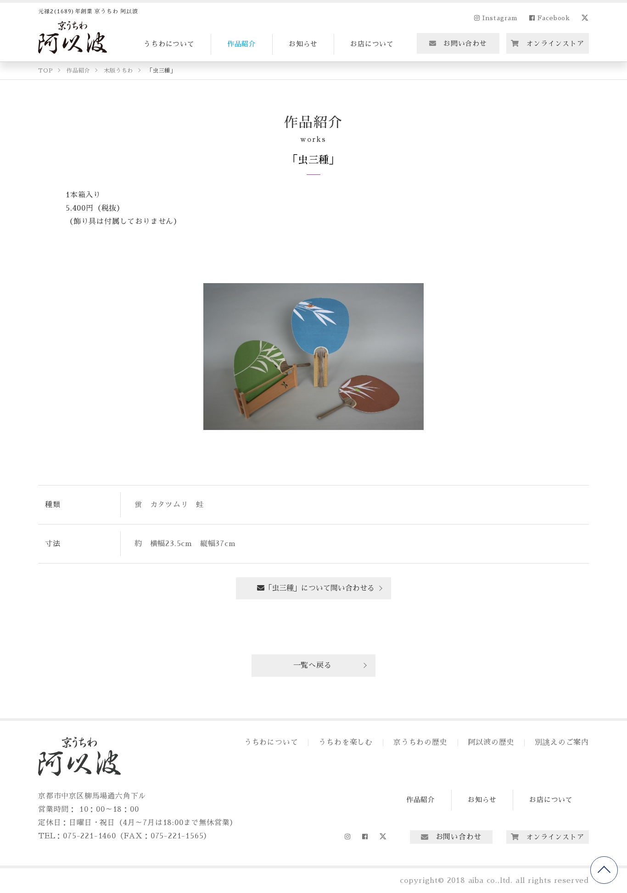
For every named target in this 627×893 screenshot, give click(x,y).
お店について (372, 43)
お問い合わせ (465, 43)
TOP (604, 870)
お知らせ (303, 43)
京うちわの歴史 (420, 742)
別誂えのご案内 (562, 742)
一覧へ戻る (312, 665)
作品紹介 (241, 43)
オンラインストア (555, 43)
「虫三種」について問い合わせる (319, 588)
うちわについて (169, 43)
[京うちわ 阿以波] (72, 37)
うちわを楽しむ (346, 742)
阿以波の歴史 (491, 742)
